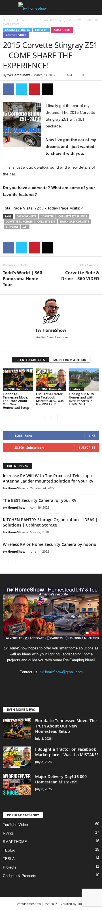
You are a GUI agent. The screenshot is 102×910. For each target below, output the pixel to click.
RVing (8, 833)
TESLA (9, 850)
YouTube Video (16, 35)
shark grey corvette (74, 221)
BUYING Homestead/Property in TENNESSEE (18, 389)
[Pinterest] (34, 89)
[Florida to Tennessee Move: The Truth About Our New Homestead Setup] (18, 379)
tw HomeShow (18, 75)
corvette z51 (46, 221)
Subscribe (87, 447)
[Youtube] (55, 345)
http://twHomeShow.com (51, 337)
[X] (21, 89)
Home (7, 20)
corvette (47, 216)
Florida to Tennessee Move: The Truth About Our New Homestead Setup (16, 401)
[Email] (47, 89)
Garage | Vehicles (17, 30)
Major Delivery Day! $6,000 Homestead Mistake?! (61, 779)
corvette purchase (19, 221)
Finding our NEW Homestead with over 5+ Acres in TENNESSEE (81, 399)
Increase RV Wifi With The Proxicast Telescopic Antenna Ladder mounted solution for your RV (48, 478)
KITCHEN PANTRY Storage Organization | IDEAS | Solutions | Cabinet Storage (50, 522)
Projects (9, 867)
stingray (12, 226)
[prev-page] (47, 417)
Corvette (23, 20)
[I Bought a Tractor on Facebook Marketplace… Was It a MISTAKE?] (51, 379)
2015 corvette (26, 216)
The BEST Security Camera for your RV (39, 500)
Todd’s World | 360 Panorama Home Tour (22, 278)
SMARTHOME (62, 30)
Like (92, 435)
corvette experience (72, 216)
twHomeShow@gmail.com (61, 672)
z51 (25, 226)
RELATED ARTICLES (30, 360)
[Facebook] (8, 89)
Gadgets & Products (19, 876)
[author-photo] (51, 311)
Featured (76, 389)
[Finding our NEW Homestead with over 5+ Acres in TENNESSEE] (84, 379)
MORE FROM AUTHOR (69, 360)
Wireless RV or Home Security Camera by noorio (49, 544)
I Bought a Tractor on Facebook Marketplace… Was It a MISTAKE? (49, 399)
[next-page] (55, 417)
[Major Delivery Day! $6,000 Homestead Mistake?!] (17, 784)
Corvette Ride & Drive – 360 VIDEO (80, 275)
